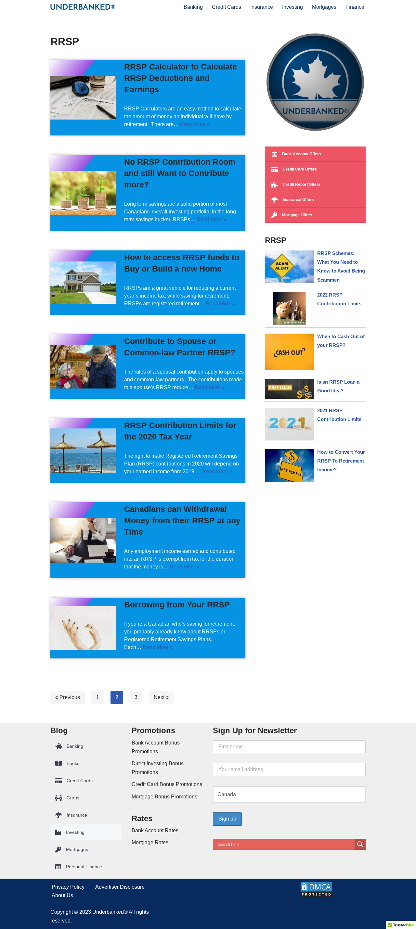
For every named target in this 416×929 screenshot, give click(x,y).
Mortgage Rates (150, 842)
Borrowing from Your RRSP (177, 604)
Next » (161, 697)
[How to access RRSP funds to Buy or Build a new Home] (83, 282)
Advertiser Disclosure (120, 887)
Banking (193, 7)
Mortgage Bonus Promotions (164, 796)
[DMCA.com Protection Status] (316, 895)
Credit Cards (226, 7)
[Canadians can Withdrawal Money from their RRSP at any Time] (83, 540)
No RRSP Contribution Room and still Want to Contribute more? (179, 173)
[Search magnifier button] (360, 844)
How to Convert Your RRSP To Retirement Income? (341, 460)
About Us (62, 895)
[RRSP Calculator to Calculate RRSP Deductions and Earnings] (83, 98)
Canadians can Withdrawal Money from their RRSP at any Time (182, 520)
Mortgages (324, 7)
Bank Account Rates (155, 830)
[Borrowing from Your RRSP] (83, 628)
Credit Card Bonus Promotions (167, 784)
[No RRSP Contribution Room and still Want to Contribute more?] (83, 193)
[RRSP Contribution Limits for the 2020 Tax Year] (83, 450)
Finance (354, 7)
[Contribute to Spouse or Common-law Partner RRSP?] (83, 367)
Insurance (261, 7)
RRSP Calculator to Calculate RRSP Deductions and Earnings (180, 78)
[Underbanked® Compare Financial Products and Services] (82, 7)
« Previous (67, 697)
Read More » (195, 124)
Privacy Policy (68, 887)
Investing (292, 7)
